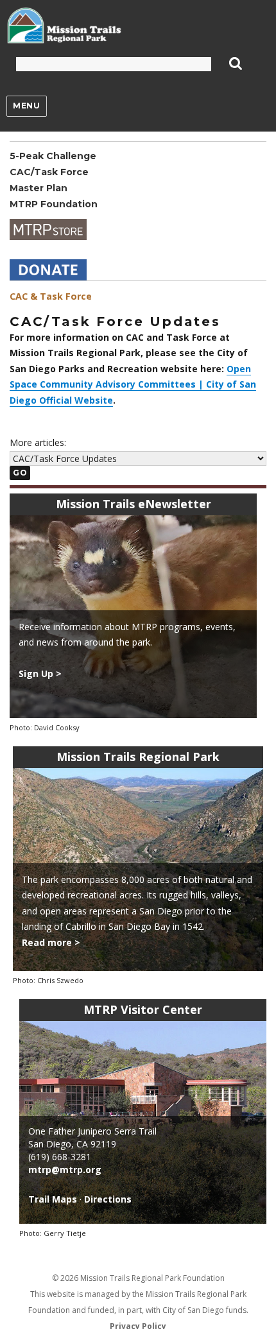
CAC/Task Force (49, 172)
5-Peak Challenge (53, 156)
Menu (26, 105)
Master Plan (38, 188)
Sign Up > (40, 673)
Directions (108, 1199)
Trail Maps (52, 1199)
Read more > (51, 942)
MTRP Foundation (54, 204)
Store (48, 229)
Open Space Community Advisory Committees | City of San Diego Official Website (133, 384)
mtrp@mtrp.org (64, 1169)
